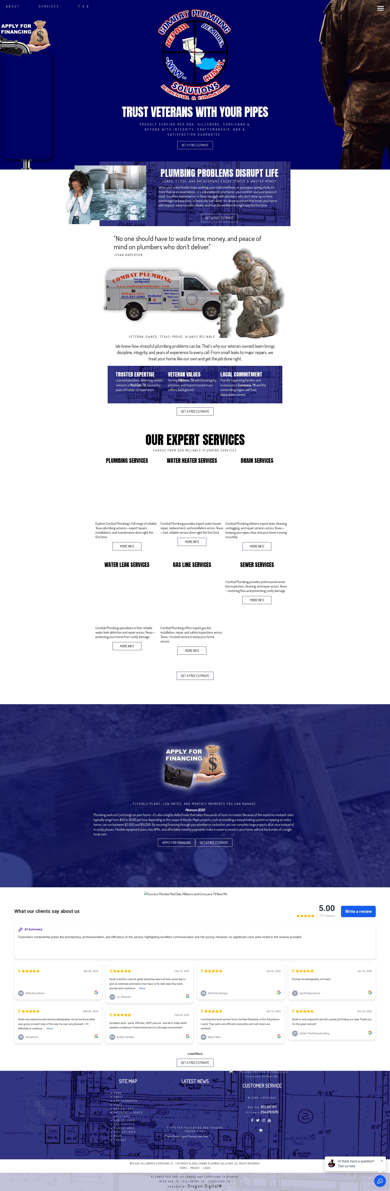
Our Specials (124, 1120)
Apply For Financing (176, 842)
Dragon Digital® (204, 1186)
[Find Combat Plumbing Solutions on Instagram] (264, 1120)
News (118, 1135)
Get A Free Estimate (195, 145)
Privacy (195, 1167)
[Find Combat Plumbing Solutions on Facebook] (252, 1120)
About (13, 6)
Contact (120, 1139)
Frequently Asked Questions (128, 1114)
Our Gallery (124, 1108)
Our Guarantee (126, 1100)
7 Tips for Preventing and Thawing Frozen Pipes (195, 1129)
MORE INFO (127, 546)
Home (118, 1093)
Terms (183, 1167)
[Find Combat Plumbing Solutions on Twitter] (258, 1120)
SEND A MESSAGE (263, 1097)
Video (118, 1104)
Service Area (124, 1128)
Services (49, 6)
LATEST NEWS (195, 1081)
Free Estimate (125, 1132)
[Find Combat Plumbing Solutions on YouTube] (269, 1120)
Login (206, 1167)
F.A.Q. (84, 6)
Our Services (124, 1124)
